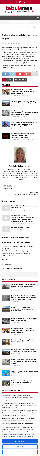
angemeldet (12, 246)
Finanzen (6, 85)
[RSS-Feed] (24, 2)
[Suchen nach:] (20, 22)
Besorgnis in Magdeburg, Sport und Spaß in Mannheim (23, 341)
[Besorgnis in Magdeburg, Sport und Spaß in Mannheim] (6, 342)
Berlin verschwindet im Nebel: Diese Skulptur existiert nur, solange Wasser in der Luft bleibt (23, 286)
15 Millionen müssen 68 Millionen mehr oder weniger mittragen (17, 398)
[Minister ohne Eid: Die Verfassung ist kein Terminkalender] (6, 321)
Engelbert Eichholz (28, 139)
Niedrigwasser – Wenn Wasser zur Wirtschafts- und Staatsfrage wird (23, 102)
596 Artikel (28, 166)
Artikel (9, 80)
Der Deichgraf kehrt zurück (20, 227)
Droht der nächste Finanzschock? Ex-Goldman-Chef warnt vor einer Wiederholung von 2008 (24, 124)
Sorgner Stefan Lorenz (29, 223)
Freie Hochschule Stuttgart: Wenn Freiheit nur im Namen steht (23, 382)
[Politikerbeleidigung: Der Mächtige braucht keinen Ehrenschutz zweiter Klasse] (6, 362)
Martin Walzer (26, 95)
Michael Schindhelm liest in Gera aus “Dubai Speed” (24, 207)
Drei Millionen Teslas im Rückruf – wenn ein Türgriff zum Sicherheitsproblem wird (23, 135)
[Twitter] (20, 2)
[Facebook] (16, 2)
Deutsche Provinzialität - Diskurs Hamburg (15, 396)
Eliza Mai (25, 116)
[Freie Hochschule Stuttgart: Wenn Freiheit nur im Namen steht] (6, 383)
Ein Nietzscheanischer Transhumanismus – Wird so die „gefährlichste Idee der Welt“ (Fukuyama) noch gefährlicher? (22, 218)
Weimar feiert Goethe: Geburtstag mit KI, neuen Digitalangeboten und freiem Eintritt (23, 309)
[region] (20, 438)
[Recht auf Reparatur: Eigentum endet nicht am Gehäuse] (6, 373)
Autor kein (28, 210)
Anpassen (20, 446)
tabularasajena (20, 80)
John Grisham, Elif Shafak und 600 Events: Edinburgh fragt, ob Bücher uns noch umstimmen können (23, 297)
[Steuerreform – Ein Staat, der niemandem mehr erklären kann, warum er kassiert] (6, 91)
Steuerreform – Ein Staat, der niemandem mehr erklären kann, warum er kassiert (22, 91)
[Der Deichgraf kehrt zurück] (6, 229)
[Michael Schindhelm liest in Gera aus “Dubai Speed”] (6, 208)
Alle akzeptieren (20, 441)
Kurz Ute (25, 105)
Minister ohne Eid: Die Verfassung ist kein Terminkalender (24, 319)
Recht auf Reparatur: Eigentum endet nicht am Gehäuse (24, 372)
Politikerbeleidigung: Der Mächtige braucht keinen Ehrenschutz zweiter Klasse (24, 361)
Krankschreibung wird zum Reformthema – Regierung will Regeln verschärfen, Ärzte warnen (24, 112)
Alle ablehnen (20, 452)
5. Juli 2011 (6, 43)
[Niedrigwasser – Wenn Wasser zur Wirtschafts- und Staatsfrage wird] (6, 103)
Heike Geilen (16, 43)
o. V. (22, 229)
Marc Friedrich (27, 128)
